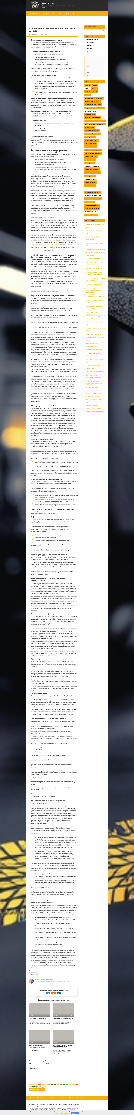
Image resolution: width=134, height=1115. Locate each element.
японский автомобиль (92, 208)
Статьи (67, 13)
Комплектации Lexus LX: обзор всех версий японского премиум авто (95, 361)
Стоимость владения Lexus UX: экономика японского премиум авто (95, 243)
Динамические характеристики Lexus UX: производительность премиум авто (95, 253)
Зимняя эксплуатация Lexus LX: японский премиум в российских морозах (95, 328)
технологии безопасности (93, 199)
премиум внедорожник (92, 173)
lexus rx (94, 91)
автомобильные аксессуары (93, 98)
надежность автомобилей (93, 150)
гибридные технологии (92, 117)
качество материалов (92, 130)
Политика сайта (53, 1097)
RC (88, 64)
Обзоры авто (46, 13)
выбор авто (100, 108)
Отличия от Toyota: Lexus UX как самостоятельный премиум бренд (95, 284)
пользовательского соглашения (62, 1113)
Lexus (73, 13)
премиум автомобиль (92, 169)
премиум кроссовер (91, 179)
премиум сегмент (90, 182)
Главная (32, 1097)
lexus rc (87, 91)
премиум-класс (89, 160)
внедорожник (89, 108)
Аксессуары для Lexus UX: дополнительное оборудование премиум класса (94, 306)
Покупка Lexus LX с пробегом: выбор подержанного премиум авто (95, 322)
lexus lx (87, 88)
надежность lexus (90, 143)
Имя (30, 1063)
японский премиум (91, 211)
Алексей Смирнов (40, 979)
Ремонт (54, 13)
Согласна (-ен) (75, 1113)
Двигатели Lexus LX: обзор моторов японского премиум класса (94, 400)
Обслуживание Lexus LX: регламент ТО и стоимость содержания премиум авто (93, 389)
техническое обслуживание (93, 195)
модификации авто (91, 140)
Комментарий (33, 1068)
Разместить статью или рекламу (77, 1097)
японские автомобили (92, 205)
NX (88, 75)
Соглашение (63, 1097)
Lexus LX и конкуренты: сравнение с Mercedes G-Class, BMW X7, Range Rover (94, 383)
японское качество (91, 215)
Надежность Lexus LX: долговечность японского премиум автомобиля (93, 344)
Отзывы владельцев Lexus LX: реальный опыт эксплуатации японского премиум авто (94, 395)
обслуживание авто (91, 156)
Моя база (48, 3)
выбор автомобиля (91, 111)
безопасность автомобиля (93, 104)
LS (87, 58)
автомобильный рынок (92, 101)
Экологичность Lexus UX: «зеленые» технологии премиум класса (95, 300)
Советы (61, 13)
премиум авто (89, 163)
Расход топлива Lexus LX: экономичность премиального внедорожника (94, 366)
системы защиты (90, 189)
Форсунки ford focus (36, 1045)
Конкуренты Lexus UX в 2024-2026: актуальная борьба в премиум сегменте (94, 264)
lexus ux (87, 95)
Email (47, 1063)
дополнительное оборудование (95, 124)
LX (88, 66)
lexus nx (94, 88)
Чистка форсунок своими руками (38, 1019)
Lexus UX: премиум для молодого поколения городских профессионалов (95, 312)
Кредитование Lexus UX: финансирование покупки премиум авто (93, 290)
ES (87, 61)
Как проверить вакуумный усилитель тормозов (62, 1045)
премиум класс (89, 176)
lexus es (87, 85)
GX (88, 69)
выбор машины (90, 114)
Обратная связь (41, 1097)
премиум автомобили (92, 166)
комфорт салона (90, 137)
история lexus (89, 127)
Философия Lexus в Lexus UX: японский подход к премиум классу (94, 274)
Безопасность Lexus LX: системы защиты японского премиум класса (95, 338)
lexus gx (95, 85)
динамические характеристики (95, 121)
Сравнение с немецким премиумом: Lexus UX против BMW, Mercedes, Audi (94, 237)
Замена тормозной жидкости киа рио (63, 1019)
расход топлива (90, 186)
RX (88, 72)
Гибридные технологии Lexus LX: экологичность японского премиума (95, 355)
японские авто (89, 202)
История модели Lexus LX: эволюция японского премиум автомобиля (94, 377)
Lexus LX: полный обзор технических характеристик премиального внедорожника (94, 406)
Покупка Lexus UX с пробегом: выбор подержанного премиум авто (95, 231)
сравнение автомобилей (92, 192)
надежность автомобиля (92, 153)
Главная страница (35, 13)
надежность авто (90, 147)
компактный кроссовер (92, 134)
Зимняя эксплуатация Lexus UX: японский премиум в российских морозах (95, 225)
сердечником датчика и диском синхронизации (45, 244)
